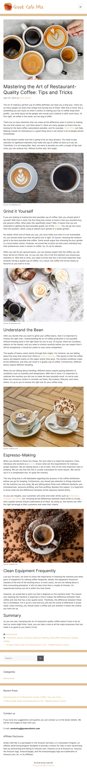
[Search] (40, 658)
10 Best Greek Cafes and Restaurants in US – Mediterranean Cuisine (37, 645)
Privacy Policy (38, 765)
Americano (11, 638)
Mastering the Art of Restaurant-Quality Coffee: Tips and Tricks (32, 697)
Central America (48, 356)
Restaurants (11, 634)
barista (32, 464)
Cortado (28, 638)
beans (57, 226)
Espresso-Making (40, 638)
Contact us (50, 765)
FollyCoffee (55, 638)
